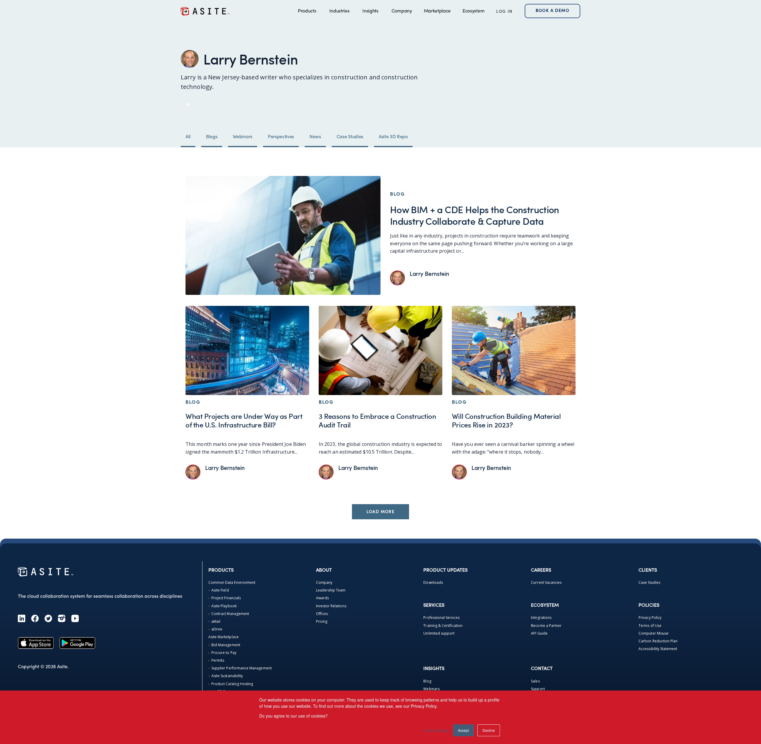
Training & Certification (442, 625)
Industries (339, 11)
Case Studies (350, 137)
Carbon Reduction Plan (658, 641)
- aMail (214, 621)
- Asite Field (218, 590)
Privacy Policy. (424, 706)
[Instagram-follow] (61, 618)
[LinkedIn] (21, 618)
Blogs (211, 137)
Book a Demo (552, 11)
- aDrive (215, 629)
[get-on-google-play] (77, 643)
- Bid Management (224, 644)
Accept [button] (463, 730)
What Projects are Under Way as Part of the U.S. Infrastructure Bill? (243, 420)
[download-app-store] (36, 643)
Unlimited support (439, 633)
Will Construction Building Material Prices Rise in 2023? (506, 420)
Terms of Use (650, 625)
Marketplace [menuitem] (437, 11)
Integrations (541, 617)
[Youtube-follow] (75, 618)
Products (307, 11)
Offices (322, 613)
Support (538, 688)
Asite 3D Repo (393, 137)
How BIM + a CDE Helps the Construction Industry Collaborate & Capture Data (474, 215)
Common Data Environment (231, 582)
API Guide (539, 633)
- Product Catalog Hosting (230, 683)
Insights (370, 11)
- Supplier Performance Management (240, 668)
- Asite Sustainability (225, 675)
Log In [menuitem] (504, 12)
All (188, 137)
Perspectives (281, 137)
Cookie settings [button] (436, 730)
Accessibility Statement (658, 648)
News (315, 137)
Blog (427, 681)
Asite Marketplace (223, 636)
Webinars (242, 137)
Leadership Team (331, 590)
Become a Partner (546, 625)
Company (401, 11)
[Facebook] (35, 618)
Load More (381, 512)
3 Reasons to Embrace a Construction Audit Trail (377, 420)
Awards (322, 597)
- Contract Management (228, 613)
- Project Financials (224, 597)
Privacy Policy (650, 617)
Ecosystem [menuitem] (473, 11)
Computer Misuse (654, 633)
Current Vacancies (546, 582)
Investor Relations (331, 605)
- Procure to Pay (222, 652)
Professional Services (441, 617)
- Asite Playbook (222, 605)
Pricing (321, 621)
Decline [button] (488, 730)
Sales (535, 681)
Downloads (433, 582)
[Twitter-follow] (48, 618)
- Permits (216, 660)
